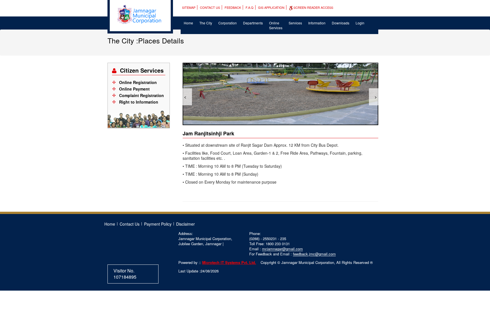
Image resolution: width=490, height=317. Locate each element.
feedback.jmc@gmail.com (314, 254)
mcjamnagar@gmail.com (282, 248)
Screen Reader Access (313, 7)
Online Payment (134, 89)
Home (188, 22)
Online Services (275, 25)
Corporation (227, 22)
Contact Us (210, 7)
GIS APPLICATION (271, 7)
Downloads (340, 22)
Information (317, 22)
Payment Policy (158, 224)
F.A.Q (250, 7)
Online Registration (138, 82)
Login (360, 22)
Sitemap (188, 7)
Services (295, 22)
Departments (253, 22)
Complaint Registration (141, 95)
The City (205, 22)
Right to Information (138, 102)
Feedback (233, 7)
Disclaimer (185, 224)
